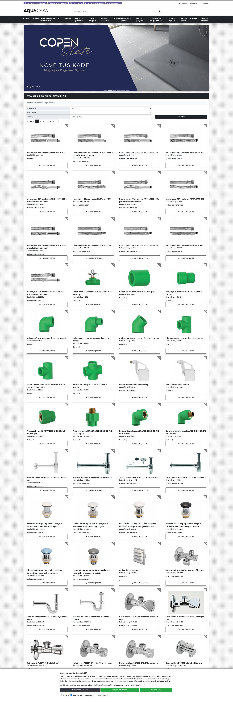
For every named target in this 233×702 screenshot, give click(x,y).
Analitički (88, 695)
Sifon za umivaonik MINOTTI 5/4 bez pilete (92, 477)
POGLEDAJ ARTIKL (48, 165)
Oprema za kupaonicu (104, 19)
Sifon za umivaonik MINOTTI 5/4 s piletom (138, 477)
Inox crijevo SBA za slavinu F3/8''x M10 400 (185, 152)
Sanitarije (67, 18)
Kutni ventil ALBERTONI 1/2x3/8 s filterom (185, 570)
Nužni (65, 695)
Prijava (205, 3)
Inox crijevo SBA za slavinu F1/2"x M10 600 (138, 245)
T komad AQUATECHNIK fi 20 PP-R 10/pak (184, 338)
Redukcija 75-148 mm (128, 570)
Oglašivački (102, 695)
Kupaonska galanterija (79, 19)
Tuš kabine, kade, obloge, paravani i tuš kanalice (46, 19)
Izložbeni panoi (183, 19)
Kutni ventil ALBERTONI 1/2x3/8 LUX (43, 663)
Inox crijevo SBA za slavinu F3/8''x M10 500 (92, 199)
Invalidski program (140, 19)
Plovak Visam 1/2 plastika (177, 384)
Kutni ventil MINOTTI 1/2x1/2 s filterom (184, 663)
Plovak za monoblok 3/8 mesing (133, 384)
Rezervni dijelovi (171, 19)
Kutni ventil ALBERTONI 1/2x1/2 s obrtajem (138, 663)
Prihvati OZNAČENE (119, 690)
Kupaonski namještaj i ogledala (123, 19)
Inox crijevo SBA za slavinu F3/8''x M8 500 (184, 245)
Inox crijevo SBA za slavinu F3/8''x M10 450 (185, 199)
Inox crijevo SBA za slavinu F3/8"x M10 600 (46, 152)
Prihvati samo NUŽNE (80, 690)
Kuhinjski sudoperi (204, 19)
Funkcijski (76, 695)
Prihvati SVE (155, 690)
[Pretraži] (160, 11)
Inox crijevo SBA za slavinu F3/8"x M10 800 (138, 152)
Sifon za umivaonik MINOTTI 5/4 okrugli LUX (186, 477)
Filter (182, 117)
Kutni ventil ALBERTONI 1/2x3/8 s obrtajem (92, 663)
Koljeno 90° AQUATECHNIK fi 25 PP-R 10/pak (46, 338)
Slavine (26, 18)
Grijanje (193, 18)
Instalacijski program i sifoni (156, 19)
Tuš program (92, 19)
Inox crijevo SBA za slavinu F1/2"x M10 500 (92, 245)
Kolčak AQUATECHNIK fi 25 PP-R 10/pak (136, 291)
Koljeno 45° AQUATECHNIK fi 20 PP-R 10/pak (139, 338)
